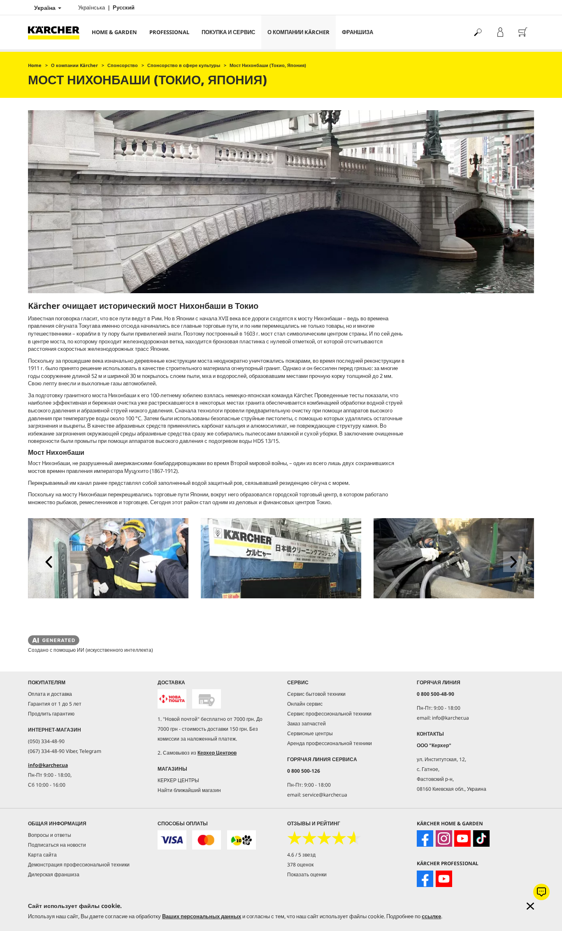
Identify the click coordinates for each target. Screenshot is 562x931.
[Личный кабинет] (500, 32)
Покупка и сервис (228, 32)
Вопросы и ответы (49, 834)
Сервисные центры (310, 733)
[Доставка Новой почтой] (172, 699)
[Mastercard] (206, 840)
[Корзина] (522, 32)
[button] (48, 561)
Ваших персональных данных (201, 916)
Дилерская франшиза (53, 874)
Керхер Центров (217, 752)
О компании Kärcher (298, 32)
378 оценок (300, 864)
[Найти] (477, 32)
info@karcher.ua (48, 765)
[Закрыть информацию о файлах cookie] (530, 906)
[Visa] (172, 840)
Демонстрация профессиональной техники (79, 864)
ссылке (431, 916)
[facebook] (425, 838)
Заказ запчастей (306, 723)
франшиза (357, 32)
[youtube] (462, 838)
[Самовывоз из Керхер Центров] (206, 699)
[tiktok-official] (481, 838)
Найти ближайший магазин (189, 790)
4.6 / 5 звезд (301, 854)
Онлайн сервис (305, 703)
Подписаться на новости (57, 844)
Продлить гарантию (51, 713)
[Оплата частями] (241, 840)
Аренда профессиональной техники (329, 743)
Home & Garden (114, 32)
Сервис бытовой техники (316, 693)
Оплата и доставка (50, 693)
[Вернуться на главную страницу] (57, 32)
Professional (169, 32)
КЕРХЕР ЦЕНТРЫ (178, 780)
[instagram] (444, 838)
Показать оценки (307, 874)
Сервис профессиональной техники (329, 713)
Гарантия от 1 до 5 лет (54, 703)
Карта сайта (42, 854)
